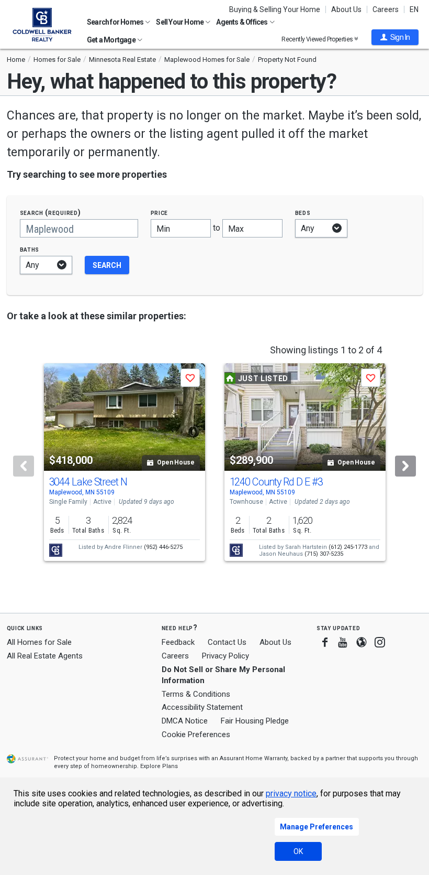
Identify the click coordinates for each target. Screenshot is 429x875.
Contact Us (227, 642)
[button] (395, 37)
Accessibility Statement (202, 707)
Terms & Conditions (196, 694)
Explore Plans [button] (159, 766)
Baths (30, 249)
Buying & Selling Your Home (274, 9)
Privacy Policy (225, 656)
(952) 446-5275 (163, 547)
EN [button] (414, 9)
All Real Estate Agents (45, 656)
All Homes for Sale (39, 642)
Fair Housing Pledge (255, 721)
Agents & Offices (242, 22)
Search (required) (50, 213)
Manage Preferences (316, 827)
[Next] (405, 466)
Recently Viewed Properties (317, 39)
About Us (346, 9)
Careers (385, 9)
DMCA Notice (185, 721)
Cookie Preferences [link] (196, 734)
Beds (303, 213)
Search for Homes (115, 22)
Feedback (178, 642)
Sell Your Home (180, 22)
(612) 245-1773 (348, 547)
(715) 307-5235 (323, 553)
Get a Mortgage (112, 40)
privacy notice (291, 793)
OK (298, 851)
